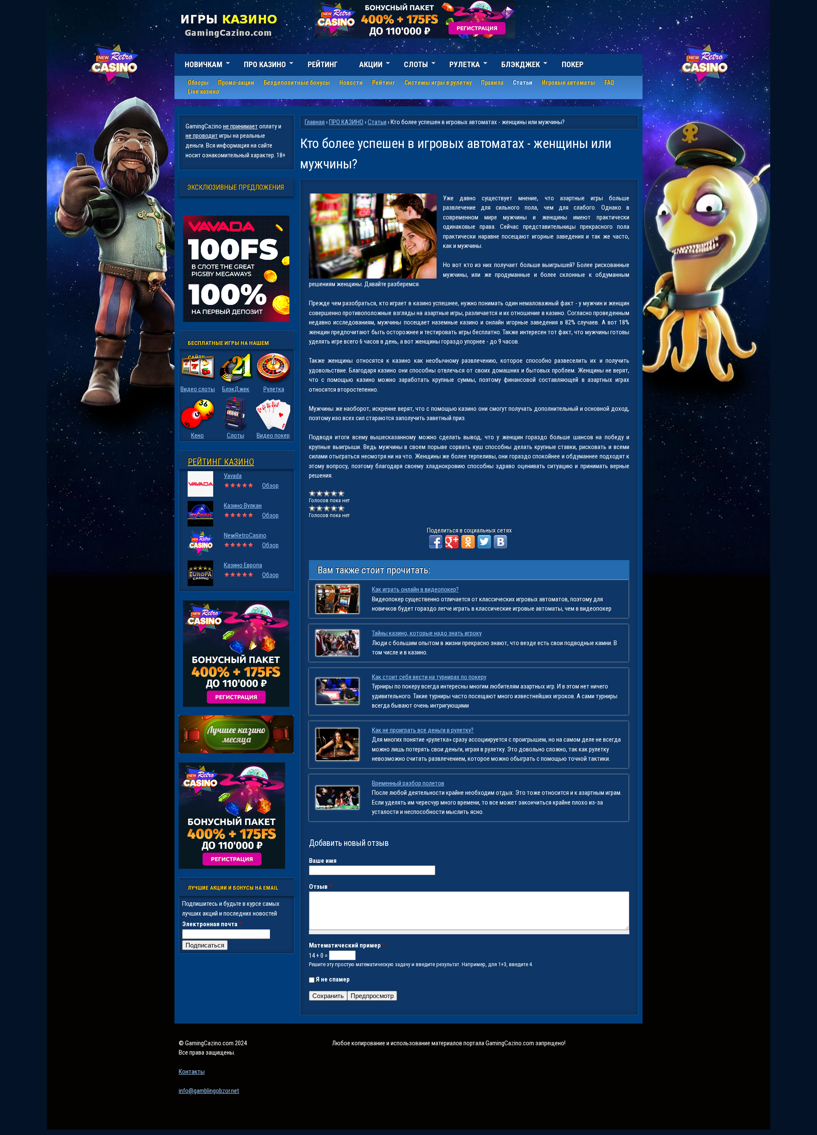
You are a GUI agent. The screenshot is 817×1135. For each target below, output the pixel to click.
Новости (351, 82)
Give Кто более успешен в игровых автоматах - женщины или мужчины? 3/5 (327, 493)
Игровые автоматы (568, 82)
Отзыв (320, 886)
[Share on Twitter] (484, 542)
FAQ (609, 82)
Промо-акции (236, 82)
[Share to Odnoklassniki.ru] (468, 542)
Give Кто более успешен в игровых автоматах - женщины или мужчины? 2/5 (319, 493)
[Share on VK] (500, 542)
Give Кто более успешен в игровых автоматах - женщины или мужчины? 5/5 (341, 493)
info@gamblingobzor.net (209, 1091)
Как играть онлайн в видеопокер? (415, 589)
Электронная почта (212, 924)
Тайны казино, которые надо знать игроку (427, 633)
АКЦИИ (366, 65)
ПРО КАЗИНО (260, 65)
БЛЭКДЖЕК (515, 65)
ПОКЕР (572, 64)
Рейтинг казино (221, 462)
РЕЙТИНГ (323, 64)
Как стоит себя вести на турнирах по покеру (429, 677)
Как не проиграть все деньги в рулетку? (423, 730)
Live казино (203, 91)
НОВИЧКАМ (198, 65)
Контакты (192, 1071)
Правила (492, 82)
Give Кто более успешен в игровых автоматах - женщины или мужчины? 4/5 (334, 493)
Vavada (233, 476)
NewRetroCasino (245, 535)
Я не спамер (333, 979)
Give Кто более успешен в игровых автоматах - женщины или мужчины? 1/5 (312, 493)
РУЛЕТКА (459, 65)
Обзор (270, 485)
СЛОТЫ (411, 65)
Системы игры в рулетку (437, 82)
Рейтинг (383, 82)
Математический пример (347, 945)
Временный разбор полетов (408, 783)
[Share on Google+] (452, 542)
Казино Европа (243, 565)
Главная (315, 122)
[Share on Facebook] (436, 542)
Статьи (522, 82)
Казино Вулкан (243, 505)
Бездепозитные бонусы (296, 82)
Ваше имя (323, 861)
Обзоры (198, 82)
